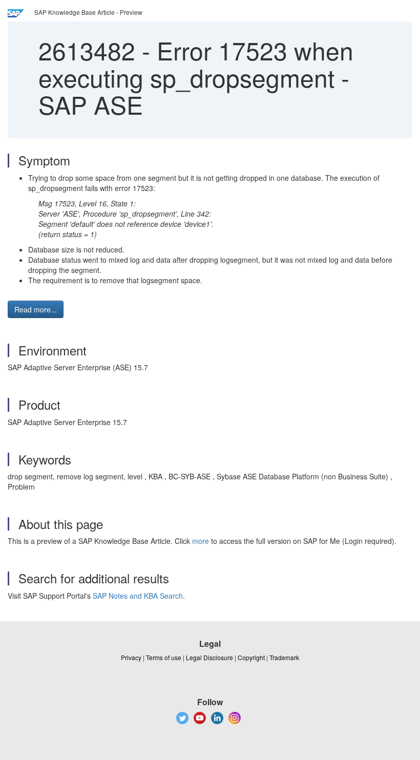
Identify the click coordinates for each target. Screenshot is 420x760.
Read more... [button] (35, 309)
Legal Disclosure (209, 657)
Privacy (131, 657)
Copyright (251, 657)
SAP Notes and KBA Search (138, 595)
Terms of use (163, 657)
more (200, 541)
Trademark (284, 657)
